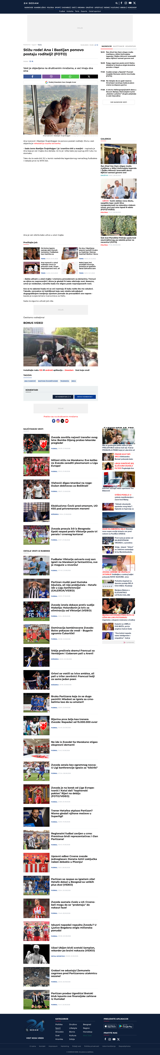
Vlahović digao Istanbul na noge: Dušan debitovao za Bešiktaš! (71, 484)
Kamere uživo (40, 7)
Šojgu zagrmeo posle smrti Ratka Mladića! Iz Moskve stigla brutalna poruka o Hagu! (120, 65)
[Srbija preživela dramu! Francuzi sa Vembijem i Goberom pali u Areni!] (36, 657)
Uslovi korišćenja (108, 1046)
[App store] (110, 1026)
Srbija (123, 7)
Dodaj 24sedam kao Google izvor (62, 82)
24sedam (69, 370)
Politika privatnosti (91, 1046)
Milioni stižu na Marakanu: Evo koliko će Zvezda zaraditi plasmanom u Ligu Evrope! (74, 463)
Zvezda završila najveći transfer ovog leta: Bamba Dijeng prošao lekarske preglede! (74, 440)
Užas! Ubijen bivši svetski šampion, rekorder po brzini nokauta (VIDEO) (73, 949)
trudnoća (64, 381)
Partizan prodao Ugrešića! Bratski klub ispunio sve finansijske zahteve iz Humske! (73, 996)
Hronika (81, 7)
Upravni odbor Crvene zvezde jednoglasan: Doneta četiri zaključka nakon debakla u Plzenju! (74, 859)
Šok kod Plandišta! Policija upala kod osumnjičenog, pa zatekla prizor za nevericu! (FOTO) (118, 240)
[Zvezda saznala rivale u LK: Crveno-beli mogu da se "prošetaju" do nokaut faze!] (36, 908)
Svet (74, 7)
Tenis (77, 11)
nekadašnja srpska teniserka (47, 143)
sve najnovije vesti (118, 102)
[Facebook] (121, 3)
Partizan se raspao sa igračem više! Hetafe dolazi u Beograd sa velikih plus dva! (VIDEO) (73, 882)
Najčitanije (118, 46)
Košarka (70, 11)
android (49, 370)
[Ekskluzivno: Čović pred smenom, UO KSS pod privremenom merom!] (36, 512)
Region (86, 1028)
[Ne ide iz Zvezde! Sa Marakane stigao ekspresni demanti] (36, 748)
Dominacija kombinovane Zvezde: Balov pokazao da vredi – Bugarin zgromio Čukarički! (72, 631)
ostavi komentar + (85, 397)
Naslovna (26, 45)
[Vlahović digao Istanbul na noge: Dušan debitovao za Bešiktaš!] (36, 489)
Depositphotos (125, 1046)
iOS (41, 370)
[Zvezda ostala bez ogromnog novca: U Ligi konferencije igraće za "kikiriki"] (36, 771)
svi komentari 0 (63, 397)
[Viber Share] (51, 76)
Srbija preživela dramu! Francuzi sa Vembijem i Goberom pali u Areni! (73, 652)
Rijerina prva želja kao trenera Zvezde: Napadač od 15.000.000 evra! (74, 721)
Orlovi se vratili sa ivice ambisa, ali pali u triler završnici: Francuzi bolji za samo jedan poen (73, 676)
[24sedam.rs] (31, 3)
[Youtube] (66, 421)
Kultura (115, 7)
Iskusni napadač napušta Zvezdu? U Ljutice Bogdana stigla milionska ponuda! (73, 928)
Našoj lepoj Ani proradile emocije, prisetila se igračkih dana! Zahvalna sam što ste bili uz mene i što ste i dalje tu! (88, 266)
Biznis (107, 7)
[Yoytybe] (130, 3)
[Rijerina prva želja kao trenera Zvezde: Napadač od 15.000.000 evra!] (36, 725)
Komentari (130, 46)
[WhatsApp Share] (70, 76)
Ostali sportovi (95, 11)
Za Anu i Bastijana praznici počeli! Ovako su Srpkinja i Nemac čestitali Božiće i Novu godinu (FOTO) (88, 251)
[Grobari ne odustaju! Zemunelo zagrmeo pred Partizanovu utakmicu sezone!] (36, 977)
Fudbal (62, 11)
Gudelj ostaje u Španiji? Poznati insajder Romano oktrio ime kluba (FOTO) (120, 74)
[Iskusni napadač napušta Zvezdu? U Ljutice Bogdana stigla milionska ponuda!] (36, 931)
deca (74, 381)
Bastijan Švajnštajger (48, 381)
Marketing (65, 1046)
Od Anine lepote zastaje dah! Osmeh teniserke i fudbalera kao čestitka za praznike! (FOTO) (49, 251)
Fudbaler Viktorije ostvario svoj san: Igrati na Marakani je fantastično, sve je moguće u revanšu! (74, 562)
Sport (58, 7)
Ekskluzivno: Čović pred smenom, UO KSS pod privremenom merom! (74, 507)
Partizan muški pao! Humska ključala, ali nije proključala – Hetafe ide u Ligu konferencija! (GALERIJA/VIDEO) (74, 586)
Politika (50, 7)
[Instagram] (125, 3)
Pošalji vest (76, 1046)
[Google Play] (125, 1026)
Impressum (53, 1046)
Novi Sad (87, 1035)
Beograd (87, 1024)
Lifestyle (98, 7)
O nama (33, 1046)
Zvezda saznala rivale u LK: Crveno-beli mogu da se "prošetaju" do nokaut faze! (73, 905)
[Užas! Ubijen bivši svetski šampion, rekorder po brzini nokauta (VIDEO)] (36, 954)
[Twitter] (134, 3)
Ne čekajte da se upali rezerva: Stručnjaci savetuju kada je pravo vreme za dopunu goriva (120, 83)
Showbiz (66, 7)
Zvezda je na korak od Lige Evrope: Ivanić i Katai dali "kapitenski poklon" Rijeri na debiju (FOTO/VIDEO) (72, 792)
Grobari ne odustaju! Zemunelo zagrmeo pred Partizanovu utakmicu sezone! (74, 973)
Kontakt (42, 1046)
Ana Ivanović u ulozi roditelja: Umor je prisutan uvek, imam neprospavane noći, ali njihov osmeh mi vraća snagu (50, 266)
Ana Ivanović (30, 381)
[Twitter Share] (89, 76)
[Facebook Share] (32, 76)
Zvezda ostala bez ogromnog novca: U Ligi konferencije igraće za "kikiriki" (74, 766)
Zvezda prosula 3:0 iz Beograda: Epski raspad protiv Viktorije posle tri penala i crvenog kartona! (74, 531)
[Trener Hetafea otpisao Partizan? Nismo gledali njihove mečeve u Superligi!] (36, 817)
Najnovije (28, 7)
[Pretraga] (116, 3)
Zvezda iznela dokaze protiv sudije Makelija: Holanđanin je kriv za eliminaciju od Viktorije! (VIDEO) (72, 608)
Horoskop (132, 7)
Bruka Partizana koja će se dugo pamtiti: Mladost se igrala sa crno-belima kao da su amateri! (72, 699)
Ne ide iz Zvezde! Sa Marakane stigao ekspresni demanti (74, 743)
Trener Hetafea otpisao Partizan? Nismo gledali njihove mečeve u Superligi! (72, 813)
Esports (84, 11)
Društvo (89, 7)
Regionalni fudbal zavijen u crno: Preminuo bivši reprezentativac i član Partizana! (74, 836)
